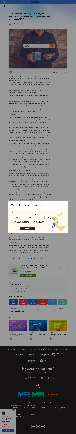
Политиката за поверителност (26, 221)
